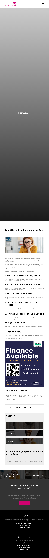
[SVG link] (10, 4)
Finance (16, 226)
